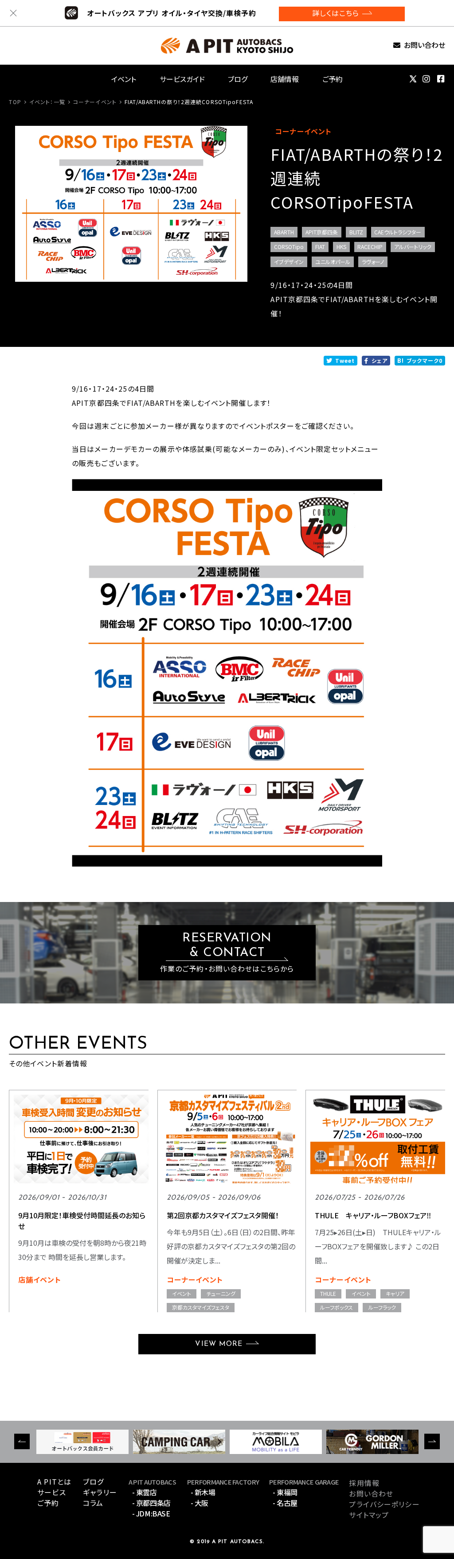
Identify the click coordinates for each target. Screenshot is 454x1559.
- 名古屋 (285, 1502)
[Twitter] (413, 79)
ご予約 (332, 79)
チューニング (220, 1293)
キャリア (395, 1293)
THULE (328, 1293)
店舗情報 (284, 79)
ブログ (237, 79)
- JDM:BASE (151, 1513)
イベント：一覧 (47, 101)
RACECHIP (370, 246)
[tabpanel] (131, 204)
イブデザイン (289, 261)
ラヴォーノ (373, 261)
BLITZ (356, 232)
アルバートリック (412, 246)
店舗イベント (39, 1279)
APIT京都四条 (321, 232)
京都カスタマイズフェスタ (200, 1307)
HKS (341, 246)
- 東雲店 (144, 1492)
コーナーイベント (95, 101)
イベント (123, 79)
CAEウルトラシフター (397, 232)
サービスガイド (182, 79)
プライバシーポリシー (384, 1504)
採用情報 (364, 1482)
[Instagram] (427, 79)
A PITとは (54, 1481)
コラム (93, 1502)
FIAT (320, 246)
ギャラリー (100, 1492)
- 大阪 (199, 1502)
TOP (15, 101)
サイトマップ (369, 1514)
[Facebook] (441, 79)
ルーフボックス (336, 1307)
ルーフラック (382, 1307)
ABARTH (284, 232)
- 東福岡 (285, 1492)
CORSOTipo (289, 246)
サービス (51, 1492)
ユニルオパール (332, 261)
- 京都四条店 (151, 1502)
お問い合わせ (424, 45)
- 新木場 (203, 1492)
